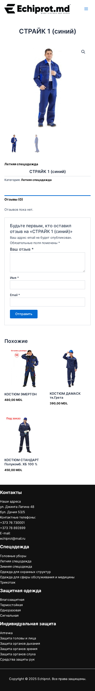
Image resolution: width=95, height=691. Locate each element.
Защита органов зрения (18, 649)
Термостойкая (11, 605)
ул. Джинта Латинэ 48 (17, 507)
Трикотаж (7, 582)
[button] (83, 52)
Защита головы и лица (18, 638)
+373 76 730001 (12, 523)
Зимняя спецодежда (16, 567)
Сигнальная (9, 616)
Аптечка (6, 633)
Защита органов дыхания (20, 644)
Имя (14, 278)
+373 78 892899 (12, 528)
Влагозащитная (12, 600)
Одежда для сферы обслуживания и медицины (37, 577)
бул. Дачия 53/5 (12, 512)
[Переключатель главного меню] (86, 8)
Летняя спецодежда (21, 164)
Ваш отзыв (22, 249)
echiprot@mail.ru (12, 539)
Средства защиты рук (17, 659)
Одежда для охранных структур (25, 572)
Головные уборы (13, 556)
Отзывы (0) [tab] (13, 199)
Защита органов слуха (18, 654)
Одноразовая (10, 610)
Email (15, 295)
